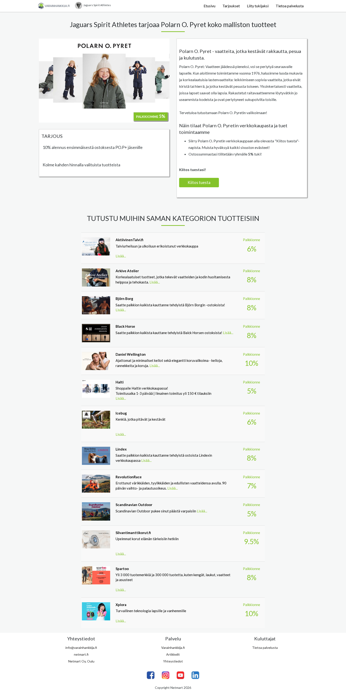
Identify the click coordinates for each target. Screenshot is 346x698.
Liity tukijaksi (258, 6)
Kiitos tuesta (199, 182)
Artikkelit (173, 654)
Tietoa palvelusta (290, 6)
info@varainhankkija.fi (81, 648)
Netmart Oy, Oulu (81, 661)
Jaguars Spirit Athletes (97, 5)
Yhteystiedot (173, 661)
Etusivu (209, 6)
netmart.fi (81, 654)
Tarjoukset (231, 6)
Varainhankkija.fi (173, 648)
